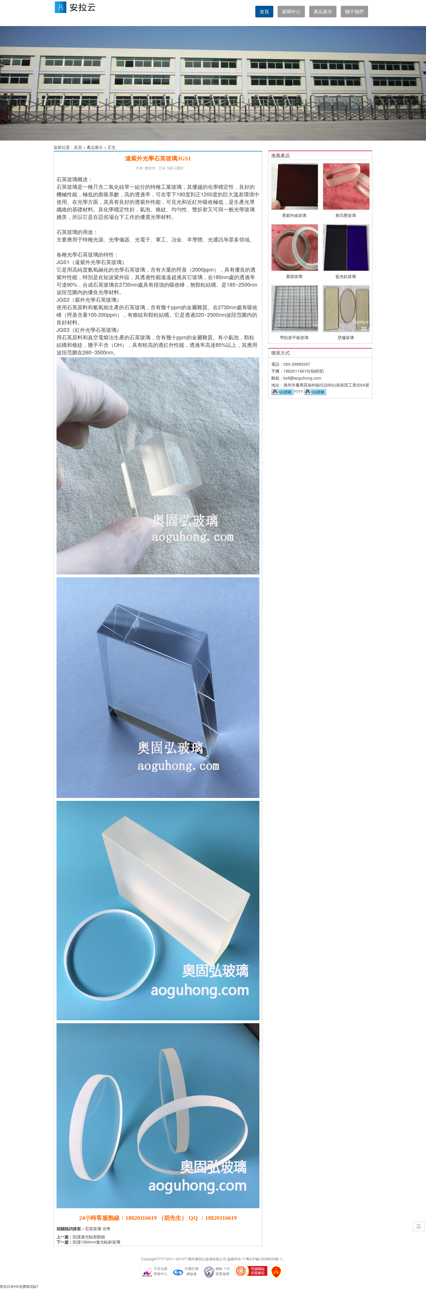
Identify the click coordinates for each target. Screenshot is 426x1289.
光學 (106, 1228)
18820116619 (296, 371)
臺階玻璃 (294, 276)
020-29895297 (296, 364)
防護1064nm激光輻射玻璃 (96, 1242)
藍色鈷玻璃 (346, 276)
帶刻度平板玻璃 (294, 337)
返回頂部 (418, 1226)
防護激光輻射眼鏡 (89, 1236)
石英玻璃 (93, 1228)
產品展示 (95, 147)
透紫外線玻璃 (294, 215)
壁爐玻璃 (346, 337)
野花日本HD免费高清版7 (19, 1286)
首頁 (264, 11)
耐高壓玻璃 (346, 215)
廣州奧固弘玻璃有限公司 (207, 1258)
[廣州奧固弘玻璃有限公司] (83, 13)
